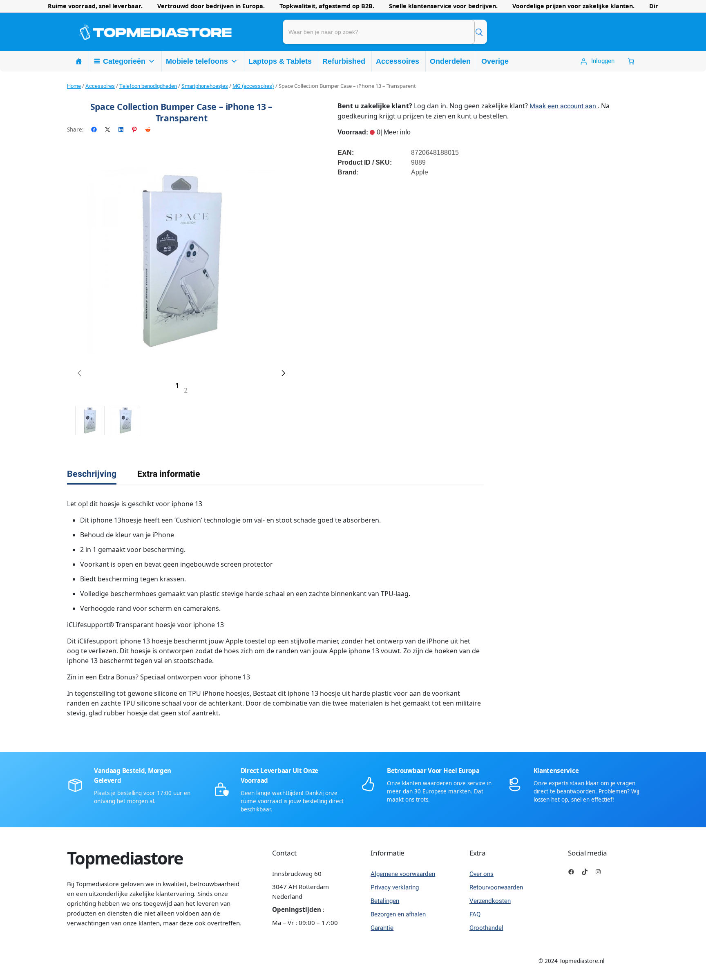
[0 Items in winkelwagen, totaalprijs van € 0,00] (631, 61)
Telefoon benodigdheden (148, 86)
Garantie (382, 927)
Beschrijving (91, 474)
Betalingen (385, 900)
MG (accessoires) (253, 86)
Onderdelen (450, 61)
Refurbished (343, 61)
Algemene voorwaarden (403, 873)
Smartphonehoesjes (204, 86)
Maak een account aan (564, 106)
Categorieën (124, 61)
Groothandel (486, 927)
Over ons (481, 873)
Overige (495, 61)
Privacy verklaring (395, 887)
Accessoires (397, 61)
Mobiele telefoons (197, 61)
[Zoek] (479, 32)
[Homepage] (79, 61)
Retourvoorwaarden (496, 887)
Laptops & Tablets (280, 61)
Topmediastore (125, 858)
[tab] (91, 474)
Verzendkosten (490, 900)
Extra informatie (168, 474)
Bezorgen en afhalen (398, 914)
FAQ (474, 914)
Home (74, 86)
